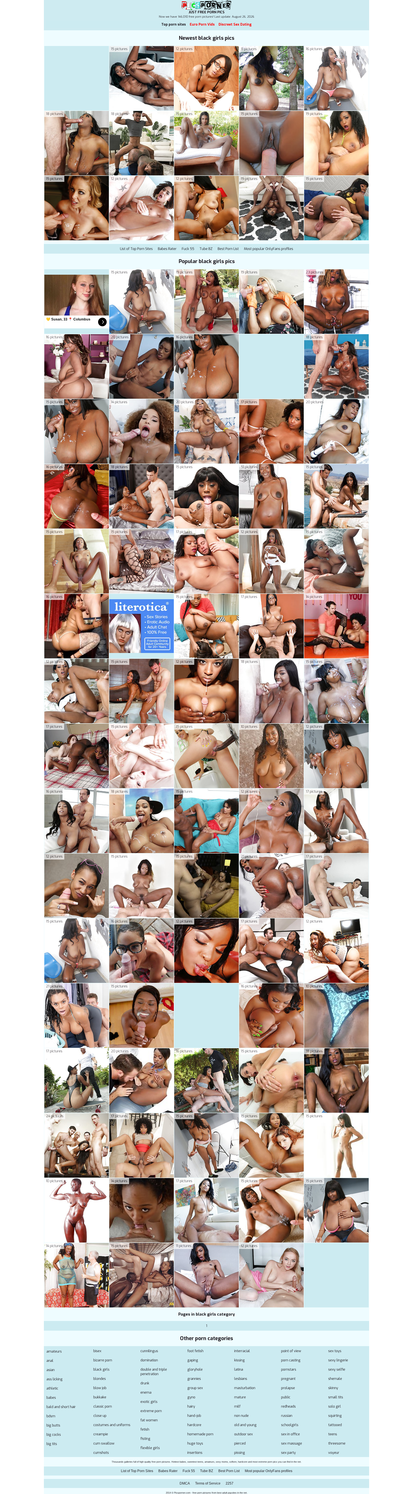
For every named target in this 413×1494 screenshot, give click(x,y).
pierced (240, 1443)
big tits (51, 1444)
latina (238, 1369)
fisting (145, 1438)
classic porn (102, 1406)
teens (332, 1434)
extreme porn (151, 1411)
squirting (335, 1415)
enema (145, 1392)
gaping (192, 1360)
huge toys (195, 1443)
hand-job (194, 1415)
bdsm (50, 1416)
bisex (97, 1351)
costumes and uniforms (111, 1425)
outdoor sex (243, 1434)
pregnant (288, 1378)
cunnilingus (149, 1351)
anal (49, 1360)
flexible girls (150, 1448)
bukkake (99, 1397)
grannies (194, 1378)
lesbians (240, 1378)
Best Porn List (228, 249)
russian (286, 1415)
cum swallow (103, 1443)
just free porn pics (207, 12)
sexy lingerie (338, 1360)
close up (99, 1415)
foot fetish (195, 1351)
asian (50, 1370)
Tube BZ (206, 249)
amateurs (54, 1351)
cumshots (101, 1452)
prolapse (288, 1388)
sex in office (290, 1434)
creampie (100, 1434)
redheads (288, 1406)
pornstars (288, 1369)
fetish (144, 1429)
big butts (53, 1425)
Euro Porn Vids (202, 24)
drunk (144, 1383)
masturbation (244, 1388)
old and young (245, 1425)
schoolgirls (289, 1425)
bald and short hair (61, 1407)
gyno (191, 1397)
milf (237, 1406)
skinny (333, 1388)
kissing (239, 1360)
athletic (52, 1388)
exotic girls (148, 1401)
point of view (291, 1351)
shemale (335, 1378)
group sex (195, 1388)
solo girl (334, 1406)
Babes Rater (167, 249)
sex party (288, 1452)
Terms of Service (207, 1483)
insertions (194, 1452)
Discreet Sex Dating (235, 24)
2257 (229, 1483)
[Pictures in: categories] (76, 174)
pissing (239, 1452)
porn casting (291, 1360)
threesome (336, 1443)
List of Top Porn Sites (136, 249)
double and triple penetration (153, 1371)
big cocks (53, 1434)
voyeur (333, 1452)
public (285, 1397)
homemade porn (200, 1434)
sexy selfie (336, 1369)
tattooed (335, 1425)
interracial (242, 1351)
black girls (101, 1369)
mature (240, 1397)
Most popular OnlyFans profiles (268, 249)
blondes (99, 1378)
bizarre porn (102, 1360)
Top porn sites (173, 24)
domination (149, 1360)
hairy (191, 1406)
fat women (149, 1420)
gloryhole (195, 1369)
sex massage (291, 1443)
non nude (241, 1415)
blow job (99, 1388)
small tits (335, 1397)
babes (51, 1397)
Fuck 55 (188, 249)
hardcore (194, 1425)
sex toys (334, 1351)
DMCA (185, 1483)
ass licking (54, 1379)
